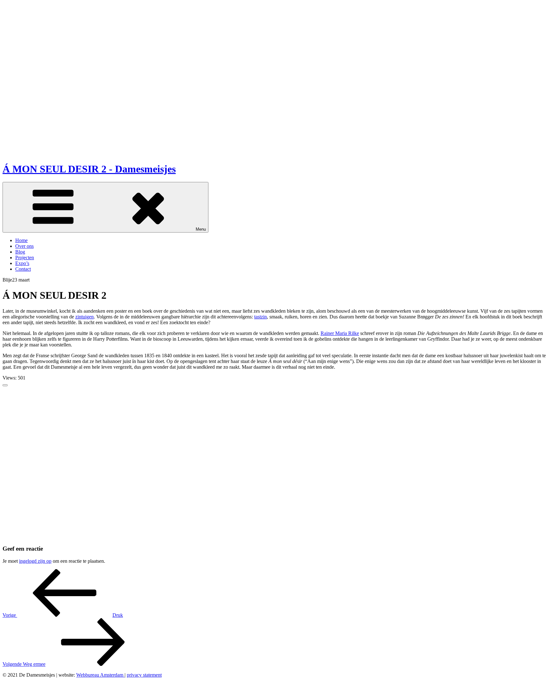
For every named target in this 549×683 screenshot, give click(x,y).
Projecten (24, 257)
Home (21, 240)
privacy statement (144, 675)
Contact (23, 269)
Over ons (24, 246)
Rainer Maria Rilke (340, 333)
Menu (201, 229)
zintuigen (84, 316)
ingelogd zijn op (35, 561)
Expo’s (22, 263)
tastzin (260, 316)
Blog (20, 251)
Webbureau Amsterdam (100, 675)
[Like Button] (5, 385)
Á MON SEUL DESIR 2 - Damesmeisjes (89, 169)
